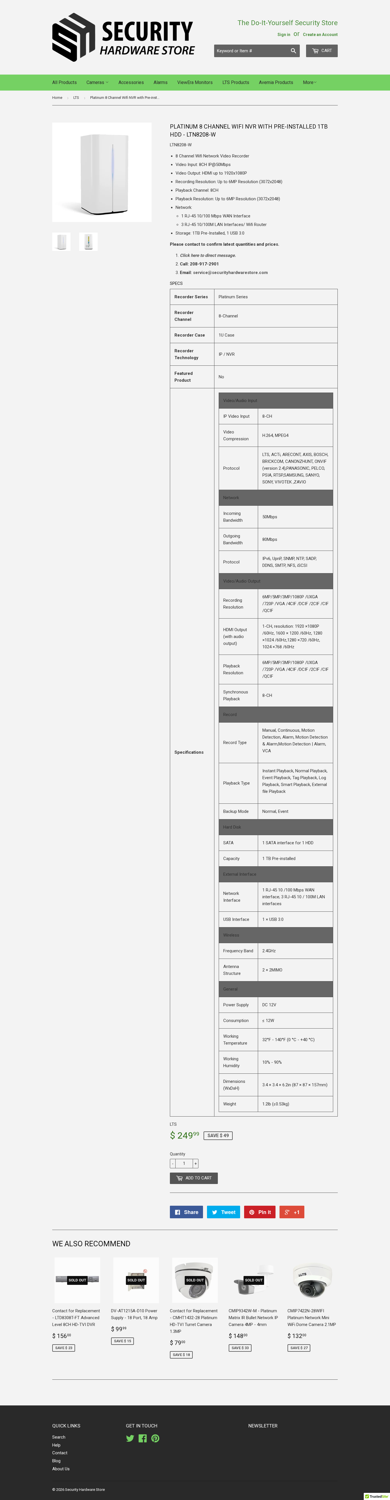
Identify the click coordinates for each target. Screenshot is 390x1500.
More (308, 82)
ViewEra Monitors (195, 82)
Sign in (284, 34)
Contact (59, 1452)
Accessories (131, 82)
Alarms (161, 82)
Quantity (177, 1154)
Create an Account (320, 34)
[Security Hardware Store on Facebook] (142, 1440)
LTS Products (235, 82)
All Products (64, 82)
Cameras (96, 82)
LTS (76, 97)
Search (58, 1437)
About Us (61, 1468)
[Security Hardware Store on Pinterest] (155, 1440)
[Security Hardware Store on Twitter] (130, 1440)
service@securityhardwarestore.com (230, 272)
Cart (326, 50)
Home (57, 97)
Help (56, 1445)
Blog (56, 1460)
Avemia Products (276, 82)
